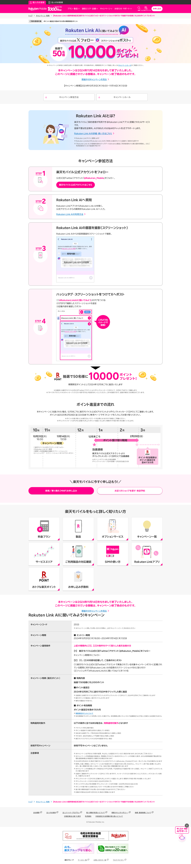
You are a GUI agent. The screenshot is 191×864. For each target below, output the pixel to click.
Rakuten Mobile (38, 9)
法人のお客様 (51, 812)
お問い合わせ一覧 (100, 860)
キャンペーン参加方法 (69, 97)
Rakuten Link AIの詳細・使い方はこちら (93, 133)
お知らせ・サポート (122, 9)
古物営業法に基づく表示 (72, 816)
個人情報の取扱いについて (95, 812)
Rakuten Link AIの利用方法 (69, 214)
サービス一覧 (82, 860)
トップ (30, 16)
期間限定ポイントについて (84, 713)
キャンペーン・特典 (43, 16)
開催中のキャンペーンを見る (94, 79)
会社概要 (36, 812)
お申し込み (157, 9)
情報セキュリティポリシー (119, 812)
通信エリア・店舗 (89, 9)
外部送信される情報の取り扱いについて (109, 816)
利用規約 (88, 816)
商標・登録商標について (143, 812)
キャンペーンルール (124, 65)
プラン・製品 (73, 9)
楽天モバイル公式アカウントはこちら (75, 185)
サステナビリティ (118, 860)
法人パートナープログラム (70, 812)
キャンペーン (105, 9)
